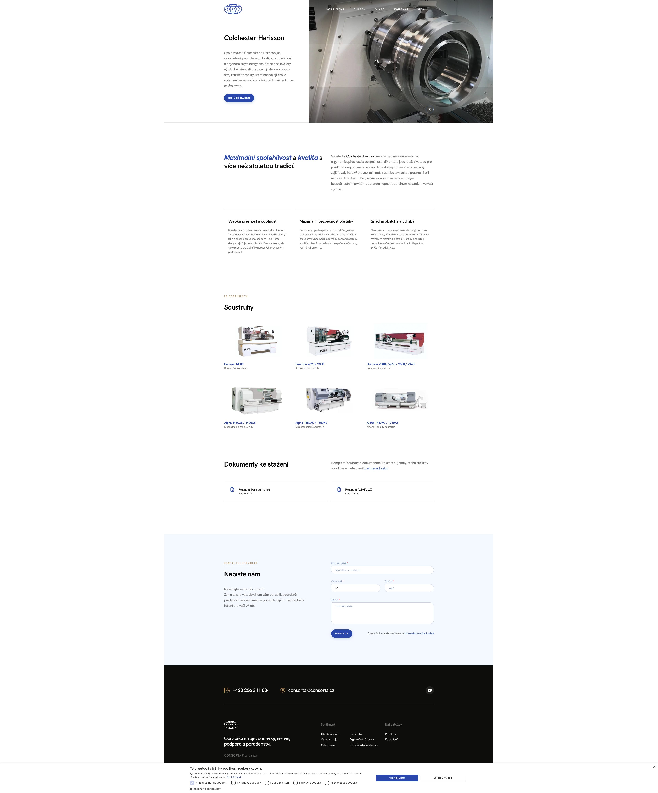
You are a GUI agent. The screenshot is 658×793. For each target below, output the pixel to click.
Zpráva (335, 599)
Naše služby (393, 724)
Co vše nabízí (239, 97)
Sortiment (335, 9)
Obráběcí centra (330, 734)
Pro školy (390, 734)
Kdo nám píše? (339, 563)
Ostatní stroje (329, 739)
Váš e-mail (337, 581)
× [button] (654, 767)
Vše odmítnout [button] (443, 778)
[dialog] (329, 778)
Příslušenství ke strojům (364, 745)
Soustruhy (356, 734)
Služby (360, 9)
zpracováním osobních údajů (419, 633)
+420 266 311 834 (251, 690)
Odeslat (342, 633)
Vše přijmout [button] (397, 778)
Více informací (234, 777)
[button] (280, 788)
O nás (380, 9)
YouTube (430, 690)
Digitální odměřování (362, 739)
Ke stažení (391, 739)
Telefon (389, 581)
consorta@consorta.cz (311, 690)
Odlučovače (328, 745)
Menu (423, 9)
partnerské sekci (376, 468)
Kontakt (401, 9)
